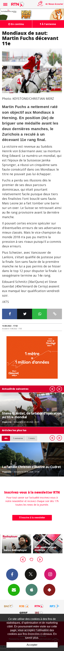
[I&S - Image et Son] (39, 612)
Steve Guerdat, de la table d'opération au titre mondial (31, 415)
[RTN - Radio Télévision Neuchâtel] (39, 606)
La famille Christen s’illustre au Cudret (31, 467)
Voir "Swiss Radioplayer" (16, 543)
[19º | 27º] (40, 0)
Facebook (12, 574)
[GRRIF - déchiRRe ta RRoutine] (24, 612)
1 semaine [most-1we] (18, 438)
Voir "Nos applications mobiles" (47, 543)
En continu (17, 24)
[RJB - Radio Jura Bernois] (24, 606)
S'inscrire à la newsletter (32, 517)
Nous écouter (55, 4)
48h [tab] (6, 438)
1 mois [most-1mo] (31, 438)
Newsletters (14, 590)
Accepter (32, 644)
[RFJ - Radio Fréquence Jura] (54, 606)
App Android (49, 590)
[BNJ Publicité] (9, 606)
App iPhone (32, 590)
